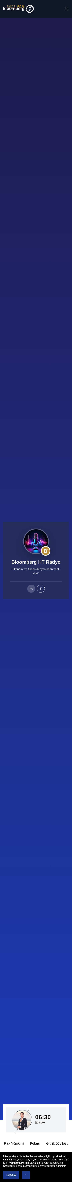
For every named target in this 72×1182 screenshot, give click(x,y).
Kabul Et (11, 1174)
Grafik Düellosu (54, 1143)
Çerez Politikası (41, 1159)
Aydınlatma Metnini (18, 1162)
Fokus (32, 1143)
